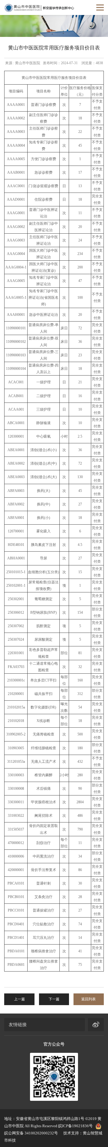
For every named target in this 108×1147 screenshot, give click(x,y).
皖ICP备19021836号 (75, 1126)
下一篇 (54, 999)
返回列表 (88, 999)
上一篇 (19, 999)
